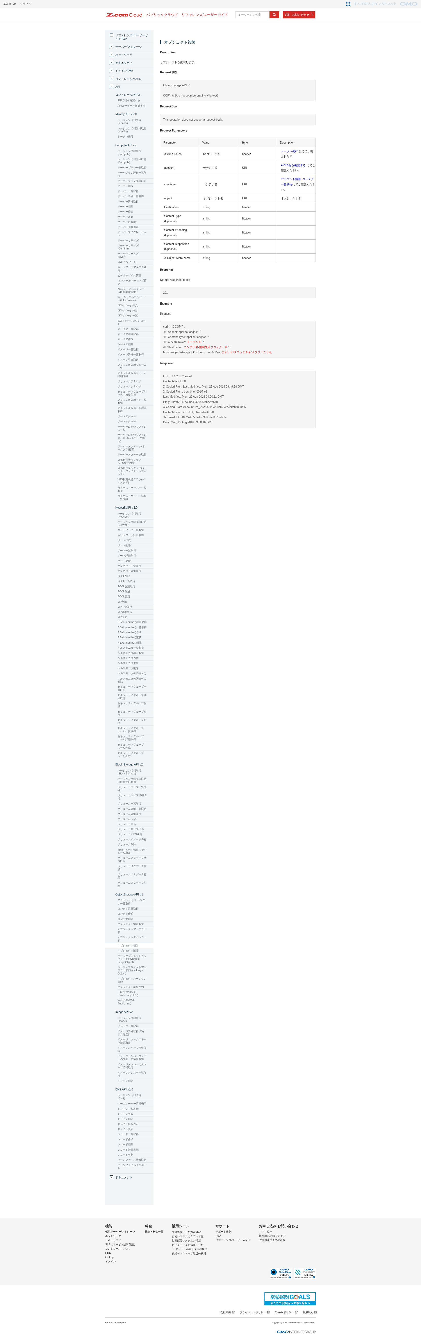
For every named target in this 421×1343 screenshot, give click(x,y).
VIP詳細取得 (125, 612)
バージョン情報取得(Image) (129, 1019)
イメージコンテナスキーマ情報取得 (132, 1041)
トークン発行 (289, 151)
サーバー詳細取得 (128, 201)
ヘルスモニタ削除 (128, 668)
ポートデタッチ (127, 421)
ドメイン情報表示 (128, 1124)
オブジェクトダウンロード (132, 939)
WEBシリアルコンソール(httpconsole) (131, 299)
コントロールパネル (128, 79)
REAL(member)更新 (129, 637)
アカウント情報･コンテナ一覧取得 (131, 902)
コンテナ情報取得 (128, 908)
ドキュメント (123, 1177)
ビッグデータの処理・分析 (187, 1244)
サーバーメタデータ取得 (132, 454)
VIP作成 (122, 617)
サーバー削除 (125, 206)
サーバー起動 (125, 216)
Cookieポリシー (284, 1312)
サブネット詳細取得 (129, 570)
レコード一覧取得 (128, 1134)
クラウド (25, 3)
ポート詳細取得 (127, 555)
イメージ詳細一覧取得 (131, 354)
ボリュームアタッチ (129, 381)
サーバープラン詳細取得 (132, 181)
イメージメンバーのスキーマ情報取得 (132, 1066)
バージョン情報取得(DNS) (129, 1097)
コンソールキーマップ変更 (132, 282)
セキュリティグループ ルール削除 (131, 754)
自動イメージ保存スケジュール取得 (132, 851)
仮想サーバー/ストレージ (120, 1231)
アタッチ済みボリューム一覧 (132, 366)
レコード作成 (125, 1139)
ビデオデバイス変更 (129, 275)
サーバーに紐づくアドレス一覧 (132, 428)
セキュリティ (123, 62)
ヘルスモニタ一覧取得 (131, 647)
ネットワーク (123, 54)
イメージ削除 (125, 1080)
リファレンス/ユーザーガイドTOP (131, 37)
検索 (274, 14)
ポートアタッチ (127, 416)
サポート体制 (223, 1231)
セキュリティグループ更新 (132, 713)
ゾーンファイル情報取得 (132, 1159)
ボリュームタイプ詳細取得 (132, 797)
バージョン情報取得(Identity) (129, 122)
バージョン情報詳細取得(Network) (132, 523)
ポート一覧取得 (127, 550)
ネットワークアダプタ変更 (132, 269)
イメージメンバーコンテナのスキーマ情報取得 (132, 1058)
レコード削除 (125, 1144)
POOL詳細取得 (126, 586)
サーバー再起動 (127, 221)
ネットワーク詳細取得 (131, 535)
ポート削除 (124, 545)
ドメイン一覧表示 (128, 1108)
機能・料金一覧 (154, 1231)
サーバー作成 (125, 186)
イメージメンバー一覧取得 (132, 1074)
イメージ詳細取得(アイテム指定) (131, 1033)
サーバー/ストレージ (128, 46)
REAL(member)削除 (129, 642)
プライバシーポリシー (253, 1312)
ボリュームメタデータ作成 (132, 868)
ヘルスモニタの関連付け (132, 673)
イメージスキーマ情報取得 (132, 1049)
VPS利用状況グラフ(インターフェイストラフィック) (132, 471)
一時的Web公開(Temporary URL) (128, 993)
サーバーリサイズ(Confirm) (128, 247)
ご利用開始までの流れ (272, 1240)
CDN (108, 1253)
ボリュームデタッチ (129, 386)
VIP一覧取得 (125, 606)
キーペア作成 (125, 339)
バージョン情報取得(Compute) (129, 152)
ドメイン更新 (125, 1129)
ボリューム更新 (127, 824)
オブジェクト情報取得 (131, 923)
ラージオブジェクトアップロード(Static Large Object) (132, 970)
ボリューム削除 (127, 844)
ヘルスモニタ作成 (128, 658)
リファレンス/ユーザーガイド (233, 1240)
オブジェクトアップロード (132, 931)
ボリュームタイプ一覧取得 (132, 789)
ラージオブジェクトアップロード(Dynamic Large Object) (132, 959)
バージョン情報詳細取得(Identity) (132, 130)
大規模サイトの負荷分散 (186, 1232)
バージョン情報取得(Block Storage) (129, 772)
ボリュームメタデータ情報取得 (132, 859)
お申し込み (265, 1231)
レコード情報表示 (128, 1149)
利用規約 (308, 1312)
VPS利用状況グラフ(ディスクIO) (131, 481)
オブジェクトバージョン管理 (132, 980)
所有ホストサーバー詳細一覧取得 (132, 497)
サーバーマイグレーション (132, 234)
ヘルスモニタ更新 (128, 663)
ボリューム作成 (127, 818)
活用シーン (180, 1226)
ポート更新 (124, 560)
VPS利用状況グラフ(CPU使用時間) (129, 461)
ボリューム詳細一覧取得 (132, 808)
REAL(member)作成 (129, 632)
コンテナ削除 (125, 918)
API (117, 86)
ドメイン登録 (125, 1113)
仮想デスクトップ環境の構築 (189, 1253)
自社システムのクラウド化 (187, 1236)
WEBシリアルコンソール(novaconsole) (131, 290)
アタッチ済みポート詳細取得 (132, 410)
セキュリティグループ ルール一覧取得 (131, 730)
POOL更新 (124, 596)
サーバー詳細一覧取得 (131, 196)
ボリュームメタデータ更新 (132, 876)
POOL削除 (124, 576)
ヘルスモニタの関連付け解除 (132, 680)
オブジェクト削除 (128, 950)
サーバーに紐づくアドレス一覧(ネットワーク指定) (132, 438)
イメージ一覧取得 (128, 349)
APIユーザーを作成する (131, 105)
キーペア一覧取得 (128, 329)
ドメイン (110, 1261)
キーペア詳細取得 (128, 334)
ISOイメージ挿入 (128, 305)
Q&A (218, 1236)
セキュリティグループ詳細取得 (132, 696)
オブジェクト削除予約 (131, 986)
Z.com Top (10, 3)
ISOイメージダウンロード (132, 322)
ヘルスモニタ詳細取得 (131, 653)
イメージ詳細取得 (128, 359)
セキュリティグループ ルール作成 (131, 746)
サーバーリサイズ (128, 240)
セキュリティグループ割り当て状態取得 (132, 393)
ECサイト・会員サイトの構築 (189, 1249)
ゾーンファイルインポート (132, 1167)
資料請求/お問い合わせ (272, 1236)
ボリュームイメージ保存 (132, 839)
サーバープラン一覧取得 (132, 167)
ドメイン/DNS (124, 70)
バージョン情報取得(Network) (129, 515)
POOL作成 (124, 591)
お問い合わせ (300, 14)
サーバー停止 (125, 211)
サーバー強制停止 (128, 227)
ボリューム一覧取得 (129, 803)
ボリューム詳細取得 (129, 813)
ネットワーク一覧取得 (131, 530)
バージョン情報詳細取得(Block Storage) (132, 780)
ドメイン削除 (125, 1118)
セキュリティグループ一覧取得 (132, 688)
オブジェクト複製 (128, 945)
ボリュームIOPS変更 (130, 834)
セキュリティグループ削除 (132, 721)
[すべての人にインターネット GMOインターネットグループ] (386, 4)
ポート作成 (124, 540)
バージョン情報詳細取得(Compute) (132, 161)
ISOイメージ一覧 (128, 315)
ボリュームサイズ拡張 (131, 829)
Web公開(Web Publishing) (126, 1002)
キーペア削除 (125, 344)
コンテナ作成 (125, 913)
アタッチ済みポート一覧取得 (132, 401)
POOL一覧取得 (126, 581)
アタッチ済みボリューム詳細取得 (132, 375)
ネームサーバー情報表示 (132, 1103)
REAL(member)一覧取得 (132, 627)
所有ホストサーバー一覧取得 (132, 489)
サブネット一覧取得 (129, 565)
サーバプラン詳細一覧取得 (132, 174)
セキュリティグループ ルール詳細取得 (131, 738)
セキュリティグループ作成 (132, 705)
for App (109, 1257)
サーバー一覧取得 (128, 191)
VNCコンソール (127, 262)
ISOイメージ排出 (128, 310)
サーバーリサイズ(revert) (128, 255)
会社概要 (225, 1312)
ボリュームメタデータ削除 (132, 884)
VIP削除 (122, 601)
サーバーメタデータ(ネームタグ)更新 (131, 448)
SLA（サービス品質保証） (121, 1244)
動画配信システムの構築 (186, 1240)
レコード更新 (125, 1154)
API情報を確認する (293, 165)
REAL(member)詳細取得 (132, 622)
